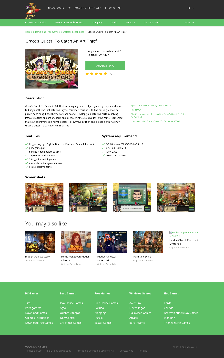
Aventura (130, 22)
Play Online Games (71, 303)
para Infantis (137, 322)
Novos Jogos (56, 8)
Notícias (143, 350)
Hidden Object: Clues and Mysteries (183, 241)
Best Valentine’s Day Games (181, 313)
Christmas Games (70, 322)
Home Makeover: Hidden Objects (75, 258)
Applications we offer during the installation (151, 105)
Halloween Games (140, 313)
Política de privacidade (59, 350)
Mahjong (97, 22)
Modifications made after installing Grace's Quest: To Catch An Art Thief (158, 115)
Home (28, 31)
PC (69, 8)
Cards (114, 22)
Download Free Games (87, 8)
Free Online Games (106, 303)
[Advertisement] (159, 72)
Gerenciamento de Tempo (69, 22)
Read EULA (136, 109)
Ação (63, 308)
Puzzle (99, 318)
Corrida (99, 308)
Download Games (36, 313)
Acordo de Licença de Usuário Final (95, 350)
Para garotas (33, 308)
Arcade (133, 318)
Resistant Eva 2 (142, 256)
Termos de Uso (33, 350)
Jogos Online (113, 8)
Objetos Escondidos (36, 22)
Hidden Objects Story (37, 256)
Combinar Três (152, 22)
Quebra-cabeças (70, 313)
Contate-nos (126, 350)
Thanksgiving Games (177, 322)
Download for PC (105, 65)
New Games (67, 318)
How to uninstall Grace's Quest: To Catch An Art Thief (155, 121)
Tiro (28, 303)
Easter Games (103, 322)
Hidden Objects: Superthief (106, 258)
